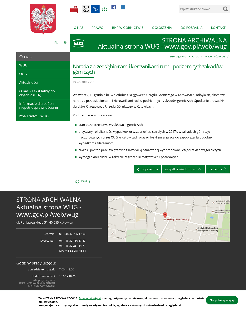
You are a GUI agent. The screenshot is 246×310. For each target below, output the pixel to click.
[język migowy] (95, 9)
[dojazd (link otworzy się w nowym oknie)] (169, 218)
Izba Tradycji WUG (34, 116)
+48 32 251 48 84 (75, 250)
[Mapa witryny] (104, 9)
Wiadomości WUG (214, 56)
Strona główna (178, 56)
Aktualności (28, 82)
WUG (23, 65)
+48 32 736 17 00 (75, 234)
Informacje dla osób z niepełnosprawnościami (38, 105)
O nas (195, 56)
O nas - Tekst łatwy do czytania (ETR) (37, 93)
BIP (74, 9)
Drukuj (85, 181)
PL (56, 43)
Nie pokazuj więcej (222, 300)
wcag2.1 (86, 9)
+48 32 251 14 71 (75, 245)
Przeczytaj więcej (90, 298)
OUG (23, 73)
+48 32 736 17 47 (75, 240)
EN (65, 43)
